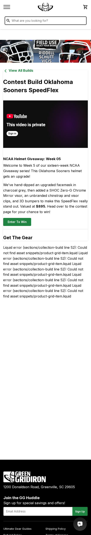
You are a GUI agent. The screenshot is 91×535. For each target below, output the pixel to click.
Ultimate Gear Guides (17, 528)
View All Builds (21, 70)
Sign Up (80, 511)
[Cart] (85, 6)
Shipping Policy (56, 528)
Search (82, 21)
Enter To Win (17, 222)
